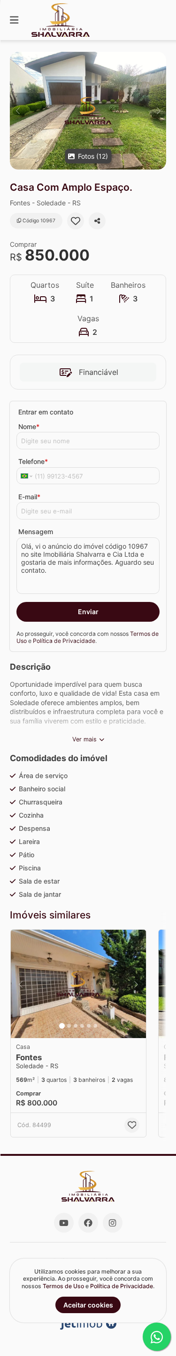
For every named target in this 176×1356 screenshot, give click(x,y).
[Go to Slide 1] (62, 1026)
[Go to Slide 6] (95, 1026)
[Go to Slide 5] (89, 1026)
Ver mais (84, 739)
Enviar (88, 612)
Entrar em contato (45, 412)
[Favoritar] (75, 220)
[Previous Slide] (17, 111)
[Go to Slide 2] (69, 1026)
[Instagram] (112, 1223)
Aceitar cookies (88, 1305)
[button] (88, 111)
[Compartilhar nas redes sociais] (97, 220)
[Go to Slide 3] (75, 1026)
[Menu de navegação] (14, 20)
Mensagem (35, 532)
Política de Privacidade (64, 640)
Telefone (33, 461)
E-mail (29, 497)
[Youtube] (64, 1223)
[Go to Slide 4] (82, 1026)
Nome (28, 426)
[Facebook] (88, 1223)
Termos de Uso (63, 1286)
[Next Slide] (158, 111)
